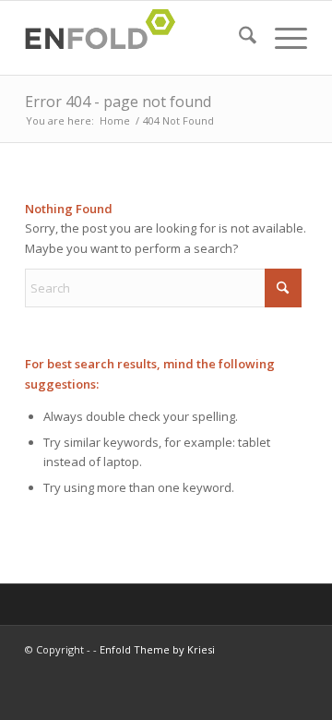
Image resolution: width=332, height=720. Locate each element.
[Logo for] (138, 38)
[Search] (238, 38)
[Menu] (281, 38)
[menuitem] (238, 38)
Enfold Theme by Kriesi (157, 649)
